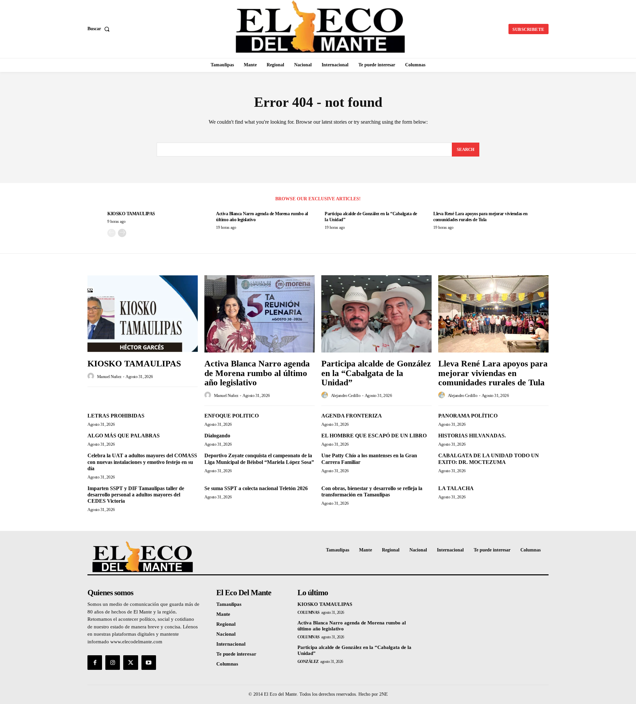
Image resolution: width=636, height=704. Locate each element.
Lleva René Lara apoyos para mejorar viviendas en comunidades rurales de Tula (493, 373)
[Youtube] (148, 662)
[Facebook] (94, 662)
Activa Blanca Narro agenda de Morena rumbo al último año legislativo (257, 373)
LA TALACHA (456, 488)
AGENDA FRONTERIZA (351, 415)
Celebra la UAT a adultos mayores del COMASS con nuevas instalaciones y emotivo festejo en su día (142, 462)
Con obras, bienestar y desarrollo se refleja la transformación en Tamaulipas (371, 491)
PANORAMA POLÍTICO (468, 415)
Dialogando (217, 435)
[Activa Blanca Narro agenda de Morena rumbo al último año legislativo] (259, 313)
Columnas (308, 612)
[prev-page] (111, 233)
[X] (130, 662)
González (308, 661)
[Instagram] (112, 662)
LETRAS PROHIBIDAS (115, 415)
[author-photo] (91, 376)
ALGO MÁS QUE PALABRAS (123, 435)
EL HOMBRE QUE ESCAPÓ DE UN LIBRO (374, 435)
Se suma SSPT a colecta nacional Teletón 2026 (256, 488)
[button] (99, 29)
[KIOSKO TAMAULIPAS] (142, 313)
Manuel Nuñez (109, 376)
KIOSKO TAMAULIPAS (131, 213)
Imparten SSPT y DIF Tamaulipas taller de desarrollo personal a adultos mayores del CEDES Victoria (135, 494)
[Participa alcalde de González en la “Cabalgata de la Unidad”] (376, 313)
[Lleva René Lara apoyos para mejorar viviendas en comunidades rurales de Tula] (493, 313)
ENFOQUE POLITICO (231, 415)
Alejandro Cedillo (346, 395)
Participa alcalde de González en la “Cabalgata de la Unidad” (376, 373)
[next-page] (122, 233)
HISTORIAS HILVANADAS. (472, 435)
